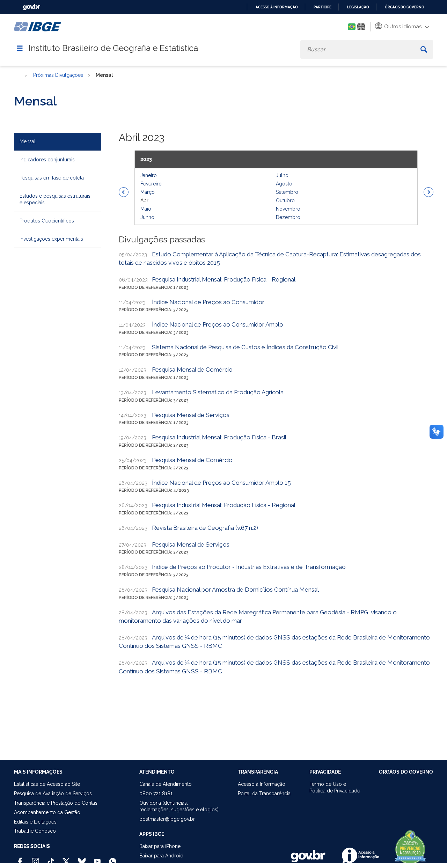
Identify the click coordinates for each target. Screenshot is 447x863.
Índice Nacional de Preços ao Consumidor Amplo (217, 324)
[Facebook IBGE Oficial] (20, 858)
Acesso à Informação (261, 784)
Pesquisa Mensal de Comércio (192, 369)
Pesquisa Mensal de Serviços (190, 414)
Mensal (28, 141)
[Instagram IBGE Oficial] (35, 858)
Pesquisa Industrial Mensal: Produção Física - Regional (223, 279)
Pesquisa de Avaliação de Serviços (53, 793)
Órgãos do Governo (404, 7)
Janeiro (148, 175)
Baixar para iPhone (160, 846)
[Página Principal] (17, 76)
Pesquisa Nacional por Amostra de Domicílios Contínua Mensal (235, 589)
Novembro (288, 209)
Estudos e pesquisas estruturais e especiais (55, 199)
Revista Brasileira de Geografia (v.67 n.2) (205, 527)
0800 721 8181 (156, 793)
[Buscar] (424, 49)
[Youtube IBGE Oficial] (97, 858)
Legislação (358, 7)
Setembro (287, 192)
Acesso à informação (277, 7)
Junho (147, 217)
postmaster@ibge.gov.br (167, 819)
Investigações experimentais (51, 239)
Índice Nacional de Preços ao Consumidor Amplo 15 (221, 482)
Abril (145, 200)
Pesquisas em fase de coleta (52, 178)
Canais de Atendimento (165, 784)
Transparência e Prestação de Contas (55, 803)
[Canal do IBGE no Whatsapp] (113, 858)
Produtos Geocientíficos (47, 221)
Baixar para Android (161, 855)
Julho (282, 175)
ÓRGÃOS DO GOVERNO (406, 772)
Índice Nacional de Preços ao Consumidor (208, 302)
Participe (322, 7)
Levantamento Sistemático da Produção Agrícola (218, 392)
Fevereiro (151, 184)
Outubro (285, 200)
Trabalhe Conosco (35, 831)
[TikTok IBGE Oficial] (51, 858)
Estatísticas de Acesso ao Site (47, 784)
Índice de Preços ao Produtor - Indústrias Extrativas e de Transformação (249, 566)
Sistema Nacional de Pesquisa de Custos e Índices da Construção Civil (245, 347)
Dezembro (288, 217)
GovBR (31, 7)
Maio (145, 209)
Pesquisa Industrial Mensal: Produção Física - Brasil (219, 437)
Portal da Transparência (264, 793)
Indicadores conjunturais (47, 159)
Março (147, 192)
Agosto (284, 184)
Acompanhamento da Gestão (47, 812)
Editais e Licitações (35, 822)
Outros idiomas (402, 26)
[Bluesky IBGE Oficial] (82, 858)
